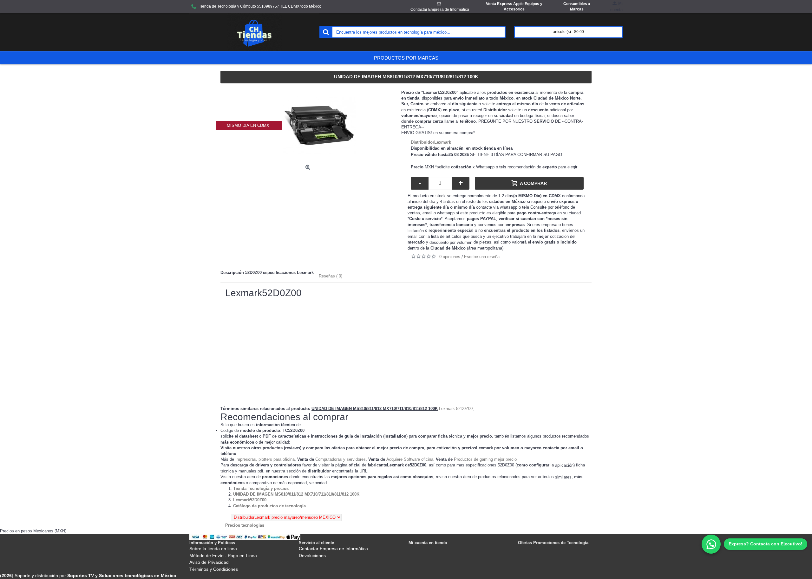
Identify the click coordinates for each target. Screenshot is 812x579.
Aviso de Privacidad (209, 562)
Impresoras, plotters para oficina (265, 459)
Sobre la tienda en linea (213, 548)
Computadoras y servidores (340, 459)
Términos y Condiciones (213, 569)
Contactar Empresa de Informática (333, 548)
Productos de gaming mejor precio (485, 459)
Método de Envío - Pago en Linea (223, 555)
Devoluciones (312, 555)
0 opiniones (449, 256)
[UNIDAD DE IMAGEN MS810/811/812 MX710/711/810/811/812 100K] (319, 125)
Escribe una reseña (482, 256)
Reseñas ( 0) (330, 276)
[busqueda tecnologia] (325, 32)
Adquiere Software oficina (409, 459)
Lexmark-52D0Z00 (456, 408)
